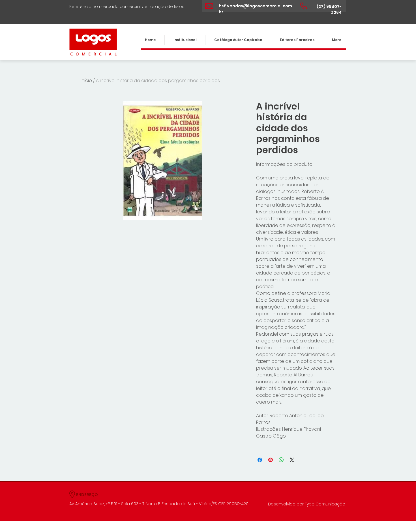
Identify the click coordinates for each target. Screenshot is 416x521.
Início (86, 80)
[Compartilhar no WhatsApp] (281, 459)
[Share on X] (292, 459)
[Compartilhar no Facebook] (259, 459)
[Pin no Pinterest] (270, 459)
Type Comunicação (325, 504)
